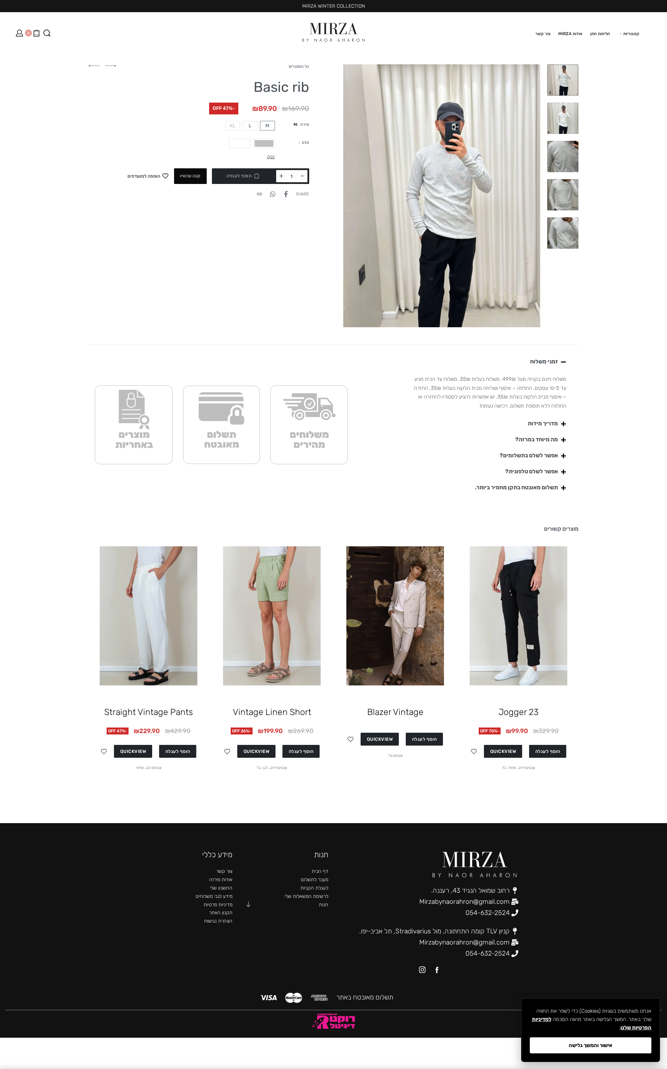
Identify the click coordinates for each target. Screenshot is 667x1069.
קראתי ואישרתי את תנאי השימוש (385, 580)
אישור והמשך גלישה (590, 1045)
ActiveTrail (343, 621)
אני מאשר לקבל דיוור (398, 571)
